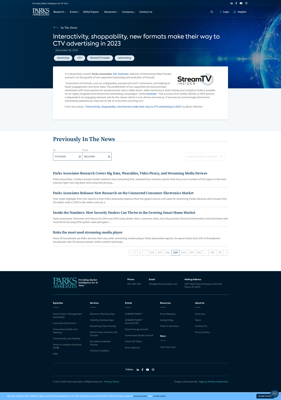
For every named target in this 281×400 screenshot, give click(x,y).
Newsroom (110, 12)
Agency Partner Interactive (213, 382)
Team (198, 320)
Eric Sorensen (121, 74)
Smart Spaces (132, 348)
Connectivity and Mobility (66, 339)
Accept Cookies (265, 396)
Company (128, 12)
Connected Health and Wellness (65, 331)
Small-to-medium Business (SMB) (67, 346)
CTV (79, 58)
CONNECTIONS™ (134, 314)
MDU (55, 354)
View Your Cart (168, 347)
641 (191, 253)
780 (212, 253)
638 (168, 253)
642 (199, 253)
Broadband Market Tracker (100, 343)
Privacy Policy (202, 332)
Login (225, 11)
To (54, 150)
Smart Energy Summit (136, 329)
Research (58, 12)
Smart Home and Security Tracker (103, 334)
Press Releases (168, 314)
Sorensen (151, 94)
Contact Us (145, 12)
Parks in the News (169, 326)
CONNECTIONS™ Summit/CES (134, 322)
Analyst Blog (166, 320)
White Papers (91, 12)
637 (160, 253)
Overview (200, 314)
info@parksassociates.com (163, 284)
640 (183, 253)
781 (220, 253)
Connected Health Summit (139, 336)
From (85, 150)
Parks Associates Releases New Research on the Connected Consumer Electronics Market (123, 192)
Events (74, 12)
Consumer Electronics (64, 323)
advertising (124, 58)
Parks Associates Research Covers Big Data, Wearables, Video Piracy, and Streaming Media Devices (130, 173)
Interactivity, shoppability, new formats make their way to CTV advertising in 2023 (133, 107)
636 (152, 253)
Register (241, 11)
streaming (63, 58)
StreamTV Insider (100, 58)
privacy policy (140, 396)
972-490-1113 (134, 284)
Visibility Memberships (102, 320)
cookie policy (159, 396)
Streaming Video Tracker (103, 326)
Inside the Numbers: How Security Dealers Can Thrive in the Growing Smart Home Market (124, 212)
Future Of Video (133, 342)
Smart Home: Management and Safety (67, 315)
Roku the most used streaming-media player (88, 232)
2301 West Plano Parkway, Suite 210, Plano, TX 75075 (203, 285)
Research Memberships (102, 314)
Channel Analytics (99, 351)
